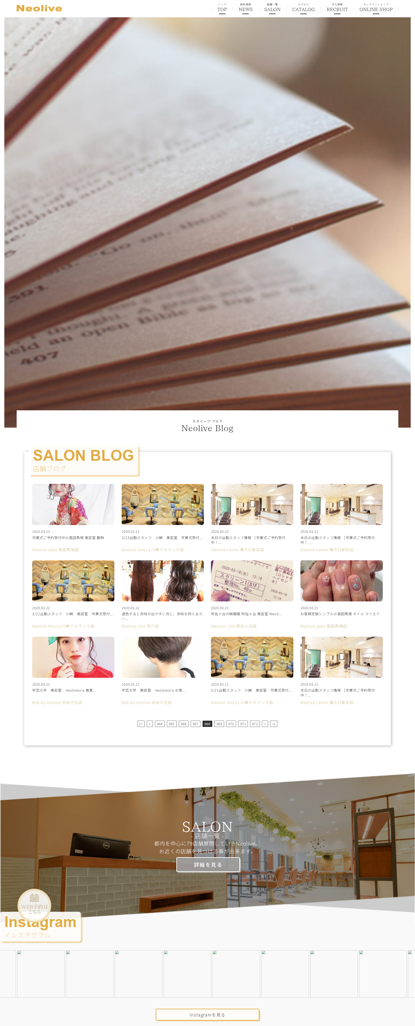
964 (160, 724)
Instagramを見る (207, 1015)
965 (172, 724)
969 (219, 724)
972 (255, 724)
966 (184, 724)
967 (195, 724)
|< (141, 724)
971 (243, 724)
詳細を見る (208, 864)
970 (231, 724)
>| (273, 724)
